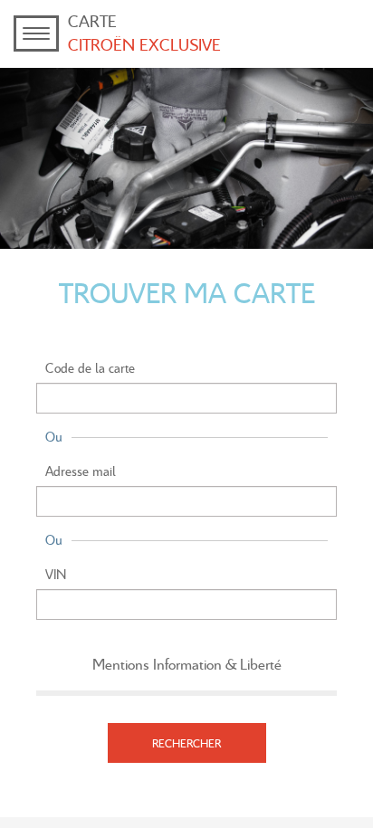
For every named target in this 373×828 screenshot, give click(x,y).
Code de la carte (90, 367)
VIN (55, 574)
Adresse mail (80, 471)
